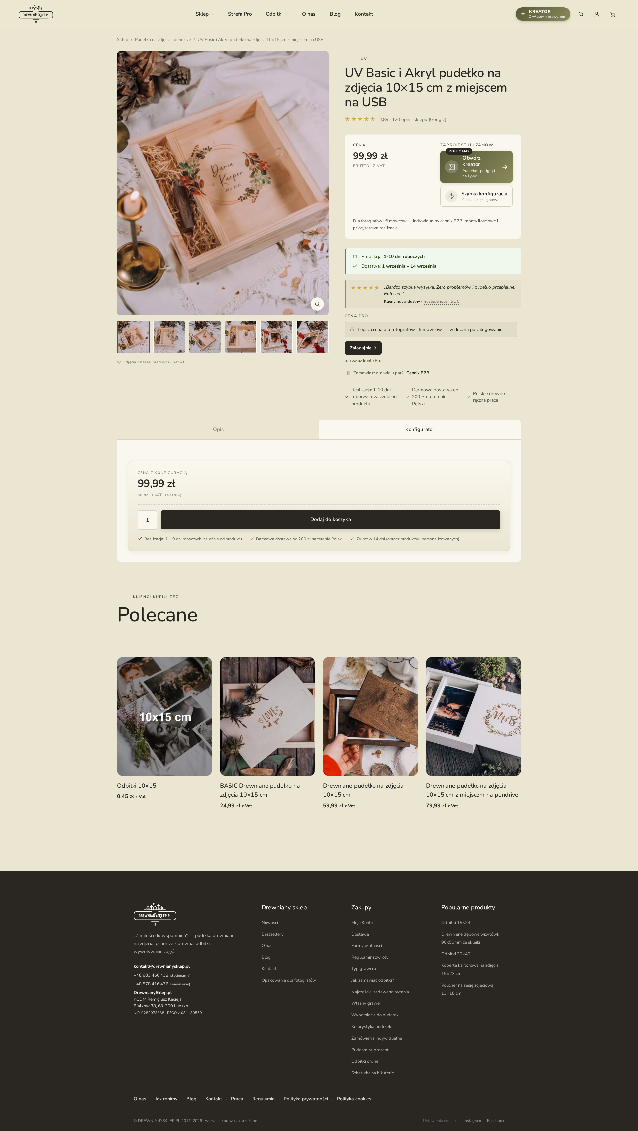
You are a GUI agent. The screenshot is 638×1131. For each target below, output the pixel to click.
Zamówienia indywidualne (376, 1038)
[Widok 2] (169, 337)
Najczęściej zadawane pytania (380, 992)
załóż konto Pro (366, 361)
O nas (309, 13)
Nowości (270, 923)
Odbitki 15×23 (455, 923)
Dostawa (360, 934)
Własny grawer (366, 1004)
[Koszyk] (612, 14)
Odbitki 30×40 (455, 954)
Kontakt (364, 13)
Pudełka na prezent (370, 1050)
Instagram (472, 1120)
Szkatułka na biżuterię (372, 1073)
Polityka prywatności (306, 1099)
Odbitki (274, 13)
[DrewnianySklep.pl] (36, 14)
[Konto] (596, 14)
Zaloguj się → (363, 348)
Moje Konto (362, 923)
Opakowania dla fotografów (289, 980)
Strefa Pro (240, 13)
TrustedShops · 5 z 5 (441, 301)
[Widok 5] (276, 337)
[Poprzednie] (129, 183)
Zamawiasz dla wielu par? (391, 373)
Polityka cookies (354, 1099)
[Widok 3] (205, 337)
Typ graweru (363, 969)
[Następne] (316, 183)
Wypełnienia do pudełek (375, 1015)
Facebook (495, 1120)
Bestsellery (273, 934)
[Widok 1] (133, 337)
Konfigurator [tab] (419, 429)
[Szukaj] (580, 14)
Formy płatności (366, 946)
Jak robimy (166, 1099)
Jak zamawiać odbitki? (372, 980)
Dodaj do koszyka (330, 519)
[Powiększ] (317, 304)
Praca (237, 1099)
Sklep (202, 13)
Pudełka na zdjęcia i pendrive (163, 40)
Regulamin (263, 1099)
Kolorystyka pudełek (371, 1027)
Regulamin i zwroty (370, 957)
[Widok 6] (312, 337)
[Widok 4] (241, 337)
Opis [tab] (218, 429)
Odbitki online (364, 1062)
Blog (335, 13)
